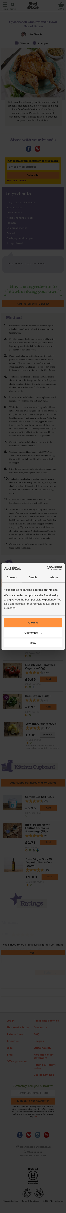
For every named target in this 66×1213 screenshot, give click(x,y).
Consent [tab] (12, 577)
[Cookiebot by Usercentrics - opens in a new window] (47, 568)
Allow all (33, 622)
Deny (33, 642)
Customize (31, 632)
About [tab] (54, 577)
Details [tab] (33, 577)
